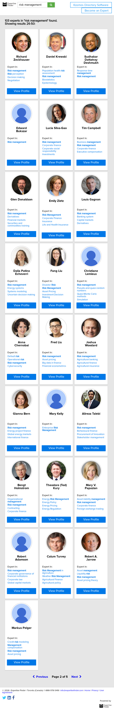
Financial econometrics (54, 366)
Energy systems (16, 288)
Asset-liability (91, 499)
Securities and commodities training (18, 224)
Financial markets (17, 220)
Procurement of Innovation (90, 434)
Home (87, 690)
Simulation (82, 299)
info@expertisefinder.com (71, 690)
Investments (48, 154)
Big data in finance (51, 363)
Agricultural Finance (52, 579)
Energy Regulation (51, 509)
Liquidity (83, 574)
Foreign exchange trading (90, 509)
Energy (55, 499)
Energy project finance (19, 431)
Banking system (85, 216)
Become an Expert (96, 10)
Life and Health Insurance (55, 225)
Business (89, 142)
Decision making (16, 77)
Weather (56, 576)
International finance (18, 437)
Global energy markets (19, 434)
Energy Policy (49, 502)
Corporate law (15, 579)
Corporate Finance (52, 218)
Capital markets (85, 220)
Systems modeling (17, 291)
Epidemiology (49, 83)
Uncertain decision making (21, 294)
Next (74, 676)
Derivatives (13, 216)
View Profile (21, 91)
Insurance (47, 221)
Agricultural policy (51, 583)
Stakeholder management (90, 437)
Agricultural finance (87, 363)
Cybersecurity (15, 366)
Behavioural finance (87, 431)
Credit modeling (18, 642)
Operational (16, 359)
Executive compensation (89, 152)
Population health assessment (53, 71)
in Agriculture (52, 571)
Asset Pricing (49, 291)
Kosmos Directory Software (90, 5)
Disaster (49, 285)
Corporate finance (51, 145)
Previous (42, 676)
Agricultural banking (87, 359)
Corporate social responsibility (51, 149)
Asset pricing (49, 359)
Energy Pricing (49, 505)
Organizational (15, 500)
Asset (87, 570)
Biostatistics (48, 80)
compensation (15, 646)
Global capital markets (19, 583)
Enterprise (50, 428)
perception (16, 74)
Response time (84, 71)
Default (13, 356)
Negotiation (14, 80)
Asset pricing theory (87, 580)
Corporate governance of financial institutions (21, 575)
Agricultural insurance (88, 366)
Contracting (14, 508)
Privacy (95, 690)
